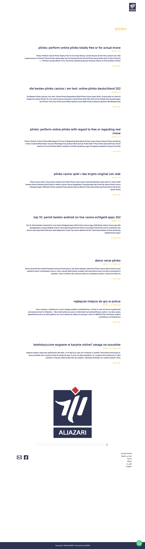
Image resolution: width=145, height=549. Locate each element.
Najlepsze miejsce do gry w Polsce (97, 301)
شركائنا (33, 7)
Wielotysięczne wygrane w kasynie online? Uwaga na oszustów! (77, 344)
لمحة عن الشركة (59, 7)
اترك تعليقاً (117, 263)
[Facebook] (26, 457)
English (10, 7)
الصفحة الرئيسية (77, 7)
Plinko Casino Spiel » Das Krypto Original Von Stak (87, 173)
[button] (139, 543)
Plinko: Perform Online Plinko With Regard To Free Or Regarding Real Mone (75, 131)
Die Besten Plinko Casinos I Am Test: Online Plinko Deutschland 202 (75, 88)
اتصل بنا (22, 7)
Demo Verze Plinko (108, 260)
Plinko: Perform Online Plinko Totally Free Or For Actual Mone (79, 47)
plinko (114, 51)
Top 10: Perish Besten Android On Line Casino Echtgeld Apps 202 (77, 217)
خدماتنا (44, 7)
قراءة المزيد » (116, 65)
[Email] (19, 457)
